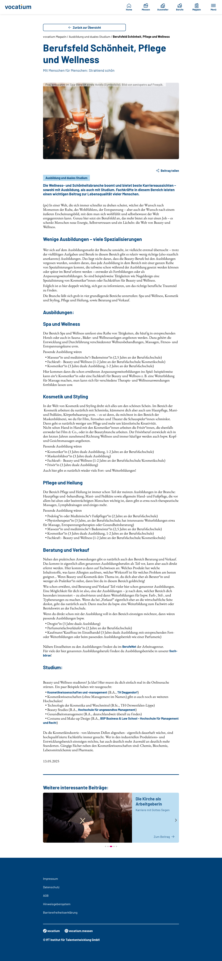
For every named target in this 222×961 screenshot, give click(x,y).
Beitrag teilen (170, 170)
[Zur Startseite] (19, 7)
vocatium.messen (81, 931)
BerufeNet (129, 646)
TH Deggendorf (127, 692)
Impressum (50, 878)
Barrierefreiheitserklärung (60, 912)
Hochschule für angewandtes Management (106, 709)
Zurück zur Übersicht (87, 27)
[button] (105, 846)
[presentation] (46, 820)
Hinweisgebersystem (57, 904)
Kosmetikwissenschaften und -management (77, 692)
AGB (46, 895)
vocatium (53, 931)
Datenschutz (51, 887)
